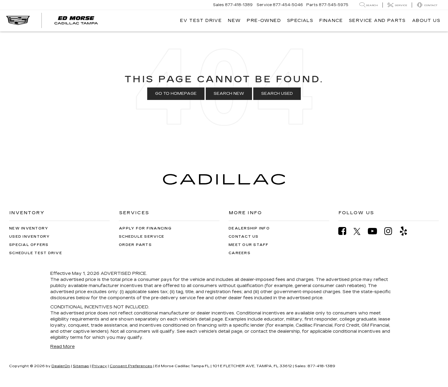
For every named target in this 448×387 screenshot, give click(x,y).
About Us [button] (426, 20)
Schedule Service (141, 237)
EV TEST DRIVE (201, 20)
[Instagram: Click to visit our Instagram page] (391, 231)
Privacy (99, 366)
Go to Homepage (176, 93)
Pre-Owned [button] (264, 20)
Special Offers (29, 245)
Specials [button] (300, 20)
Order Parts (135, 245)
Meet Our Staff (249, 245)
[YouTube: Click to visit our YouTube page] (375, 231)
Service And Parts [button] (377, 20)
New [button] (234, 20)
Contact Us (244, 237)
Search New (229, 93)
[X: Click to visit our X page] (360, 231)
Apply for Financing (145, 228)
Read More (62, 346)
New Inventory (28, 228)
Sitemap (81, 366)
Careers (240, 253)
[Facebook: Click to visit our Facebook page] (345, 231)
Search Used (277, 93)
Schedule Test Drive (35, 253)
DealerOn (61, 366)
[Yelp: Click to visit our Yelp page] (407, 231)
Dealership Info (249, 228)
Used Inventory (29, 237)
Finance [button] (331, 20)
